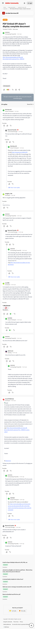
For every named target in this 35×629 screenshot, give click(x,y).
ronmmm (7, 32)
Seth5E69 (10, 318)
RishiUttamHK (8, 109)
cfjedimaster (10, 351)
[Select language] (24, 3)
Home (4, 7)
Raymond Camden (12, 129)
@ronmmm (8, 460)
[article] (17, 118)
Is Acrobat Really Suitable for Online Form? (13, 579)
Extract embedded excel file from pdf (11, 594)
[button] (3, 3)
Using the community (7, 621)
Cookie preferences (7, 624)
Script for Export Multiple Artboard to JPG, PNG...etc (15, 562)
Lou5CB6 (7, 283)
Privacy (21, 621)
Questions (5, 8)
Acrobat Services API (22, 7)
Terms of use (15, 621)
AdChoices (7, 627)
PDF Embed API (6, 86)
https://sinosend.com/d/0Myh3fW (19, 152)
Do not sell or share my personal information (21, 624)
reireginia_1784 (8, 193)
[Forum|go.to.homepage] (12, 3)
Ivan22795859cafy (9, 398)
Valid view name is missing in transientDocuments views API (17, 586)
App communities (11, 7)
